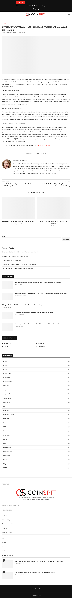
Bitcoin (36, 365)
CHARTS (36, 386)
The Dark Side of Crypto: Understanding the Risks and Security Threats (38, 282)
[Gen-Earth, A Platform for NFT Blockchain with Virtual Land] (7, 315)
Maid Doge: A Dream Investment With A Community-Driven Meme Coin (37, 324)
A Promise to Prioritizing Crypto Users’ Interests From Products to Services (39, 561)
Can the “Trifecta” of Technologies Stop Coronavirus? (17, 268)
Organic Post (36, 447)
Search (4, 236)
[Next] (28, 2)
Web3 (36, 468)
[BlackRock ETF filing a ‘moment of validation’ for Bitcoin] (18, 208)
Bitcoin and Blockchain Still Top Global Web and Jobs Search (20, 252)
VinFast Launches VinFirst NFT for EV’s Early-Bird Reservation (35, 572)
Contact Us (5, 516)
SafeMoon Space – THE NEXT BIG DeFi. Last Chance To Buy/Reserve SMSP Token (41, 293)
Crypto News (36, 398)
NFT (36, 443)
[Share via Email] (45, 153)
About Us (4, 528)
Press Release (36, 451)
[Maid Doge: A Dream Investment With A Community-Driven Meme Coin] (7, 327)
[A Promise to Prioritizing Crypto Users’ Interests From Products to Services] (7, 564)
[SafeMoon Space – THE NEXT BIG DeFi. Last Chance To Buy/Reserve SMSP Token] (7, 296)
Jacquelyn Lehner (11, 32)
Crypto (36, 390)
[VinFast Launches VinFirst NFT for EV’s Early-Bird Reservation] (7, 575)
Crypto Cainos (36, 394)
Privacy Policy (6, 520)
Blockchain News (36, 381)
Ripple (36, 464)
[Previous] (26, 2)
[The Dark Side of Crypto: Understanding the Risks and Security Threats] (7, 285)
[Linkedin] (35, 9)
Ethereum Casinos (36, 414)
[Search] (69, 14)
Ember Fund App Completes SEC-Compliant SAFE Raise (19, 264)
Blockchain (36, 377)
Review (36, 459)
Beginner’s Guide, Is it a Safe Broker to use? (15, 256)
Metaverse (36, 435)
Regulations (36, 455)
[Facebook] (33, 9)
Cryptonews (36, 402)
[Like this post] (38, 153)
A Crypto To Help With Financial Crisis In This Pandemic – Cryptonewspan (25, 305)
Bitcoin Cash (36, 373)
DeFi (36, 406)
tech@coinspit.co (14, 505)
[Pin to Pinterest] (43, 153)
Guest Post (36, 418)
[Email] (38, 9)
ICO (36, 427)
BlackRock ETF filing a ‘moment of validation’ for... (18, 221)
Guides (36, 423)
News (36, 439)
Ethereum (36, 410)
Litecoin (36, 431)
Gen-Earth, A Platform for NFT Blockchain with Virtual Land (34, 312)
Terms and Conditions (8, 524)
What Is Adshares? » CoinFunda (11, 260)
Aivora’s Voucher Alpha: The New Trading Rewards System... (32, 6)
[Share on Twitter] (41, 153)
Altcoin (36, 361)
